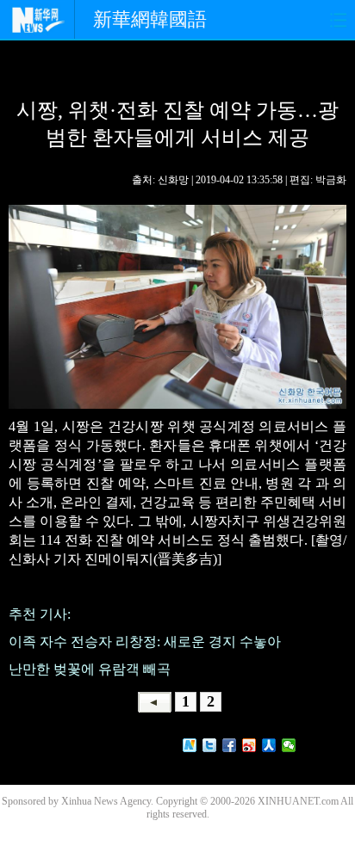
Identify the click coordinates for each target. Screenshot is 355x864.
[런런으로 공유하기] (269, 745)
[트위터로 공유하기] (209, 745)
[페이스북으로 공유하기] (229, 745)
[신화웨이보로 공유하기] (190, 745)
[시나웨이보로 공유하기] (249, 745)
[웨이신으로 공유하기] (289, 745)
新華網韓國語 (150, 19)
